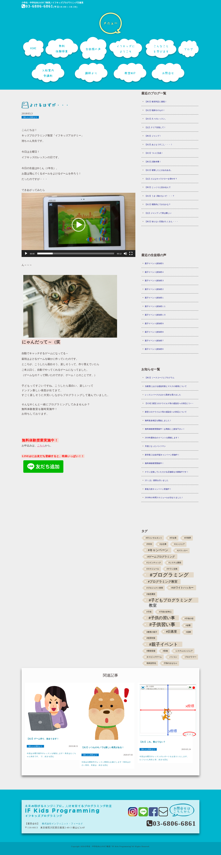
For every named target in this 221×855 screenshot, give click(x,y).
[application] (78, 225)
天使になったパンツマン (155, 446)
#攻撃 (188, 625)
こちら (41, 445)
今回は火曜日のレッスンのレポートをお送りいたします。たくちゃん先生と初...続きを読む (164, 758)
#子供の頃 (189, 618)
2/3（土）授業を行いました (156, 480)
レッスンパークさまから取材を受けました (163, 395)
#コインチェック (154, 563)
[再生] (26, 253)
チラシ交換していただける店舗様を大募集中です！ (167, 472)
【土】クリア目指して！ (155, 127)
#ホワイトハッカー (182, 587)
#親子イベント (163, 644)
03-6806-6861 (39, 6)
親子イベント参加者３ (154, 280)
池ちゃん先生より (30, 117)
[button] (78, 225)
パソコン (173, 657)
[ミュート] (125, 253)
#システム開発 (175, 563)
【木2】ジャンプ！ (153, 136)
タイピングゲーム (154, 657)
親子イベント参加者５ (154, 263)
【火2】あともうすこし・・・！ (158, 144)
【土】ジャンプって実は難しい (158, 213)
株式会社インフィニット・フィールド (62, 823)
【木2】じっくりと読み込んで (158, 187)
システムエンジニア (184, 651)
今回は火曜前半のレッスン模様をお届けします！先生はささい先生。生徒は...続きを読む (106, 763)
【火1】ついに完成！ (154, 153)
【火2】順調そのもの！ (155, 110)
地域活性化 (151, 663)
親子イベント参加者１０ (155, 315)
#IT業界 (187, 538)
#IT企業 (173, 538)
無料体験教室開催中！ (154, 463)
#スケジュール (153, 569)
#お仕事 (163, 544)
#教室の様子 (152, 632)
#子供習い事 (162, 624)
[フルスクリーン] (131, 253)
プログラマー (190, 657)
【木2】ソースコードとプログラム (159, 378)
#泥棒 (188, 632)
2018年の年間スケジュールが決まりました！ (164, 497)
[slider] (75, 253)
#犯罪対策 (151, 638)
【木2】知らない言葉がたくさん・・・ (161, 221)
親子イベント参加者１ (154, 298)
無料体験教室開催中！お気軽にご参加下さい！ (165, 429)
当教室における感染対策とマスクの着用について (166, 386)
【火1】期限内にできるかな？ (158, 204)
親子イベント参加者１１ (155, 306)
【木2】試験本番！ (153, 162)
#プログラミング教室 (162, 581)
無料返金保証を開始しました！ (158, 420)
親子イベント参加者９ (154, 323)
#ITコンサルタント (154, 538)
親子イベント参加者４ (154, 272)
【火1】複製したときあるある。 (158, 170)
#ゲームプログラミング (161, 556)
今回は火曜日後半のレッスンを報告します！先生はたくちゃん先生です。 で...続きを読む (51, 754)
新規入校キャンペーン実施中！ (158, 489)
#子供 (149, 612)
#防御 (165, 651)
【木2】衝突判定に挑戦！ (156, 102)
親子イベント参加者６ (154, 349)
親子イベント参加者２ (154, 289)
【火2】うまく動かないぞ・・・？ (159, 196)
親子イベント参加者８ (154, 332)
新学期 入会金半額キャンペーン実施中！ (162, 455)
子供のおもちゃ (170, 663)
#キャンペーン (158, 550)
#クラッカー (182, 550)
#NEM (149, 544)
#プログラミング (169, 574)
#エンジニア (179, 544)
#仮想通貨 (151, 594)
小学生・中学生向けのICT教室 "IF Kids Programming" (108, 846)
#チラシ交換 (172, 569)
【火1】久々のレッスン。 (156, 119)
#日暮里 (171, 631)
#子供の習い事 (162, 618)
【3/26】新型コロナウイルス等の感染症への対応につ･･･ (169, 403)
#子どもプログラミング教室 (170, 600)
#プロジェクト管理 (155, 588)
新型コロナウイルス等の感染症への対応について (166, 412)
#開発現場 (151, 651)
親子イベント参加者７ (154, 341)
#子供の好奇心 (165, 612)
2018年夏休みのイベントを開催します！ (162, 438)
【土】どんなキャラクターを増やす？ (161, 179)
